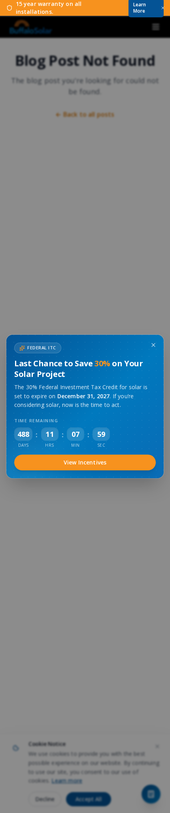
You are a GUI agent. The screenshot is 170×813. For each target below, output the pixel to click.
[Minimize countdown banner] (153, 345)
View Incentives (85, 462)
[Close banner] (163, 8)
